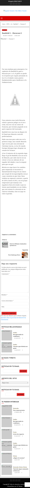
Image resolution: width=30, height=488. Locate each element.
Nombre (4, 295)
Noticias (15, 456)
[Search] (28, 18)
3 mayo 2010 (17, 35)
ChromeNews (10, 486)
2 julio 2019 (17, 460)
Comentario (5, 274)
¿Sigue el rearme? (19, 458)
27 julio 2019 (17, 436)
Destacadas (16, 408)
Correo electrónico (7, 301)
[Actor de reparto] (7, 434)
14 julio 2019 (17, 350)
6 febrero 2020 (18, 412)
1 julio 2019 (17, 472)
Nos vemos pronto (19, 410)
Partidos (4, 30)
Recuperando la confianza (18, 335)
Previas (15, 432)
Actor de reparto (18, 434)
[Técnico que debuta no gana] (7, 347)
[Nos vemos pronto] (7, 410)
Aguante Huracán (7, 35)
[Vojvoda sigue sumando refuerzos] (7, 470)
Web (3, 307)
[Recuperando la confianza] (7, 335)
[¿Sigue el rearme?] (7, 458)
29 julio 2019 (17, 338)
